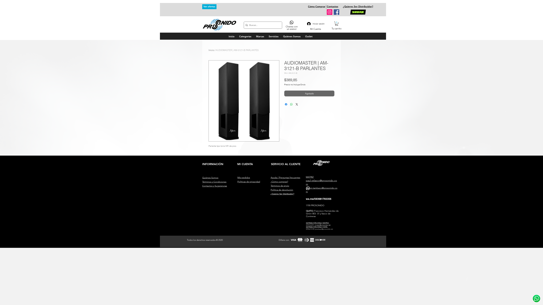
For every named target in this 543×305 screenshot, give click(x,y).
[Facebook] (336, 12)
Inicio (211, 50)
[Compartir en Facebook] (286, 104)
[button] (336, 23)
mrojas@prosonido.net (322, 225)
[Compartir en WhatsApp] (291, 104)
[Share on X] (297, 104)
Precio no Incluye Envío (294, 84)
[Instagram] (329, 12)
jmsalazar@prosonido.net (324, 229)
